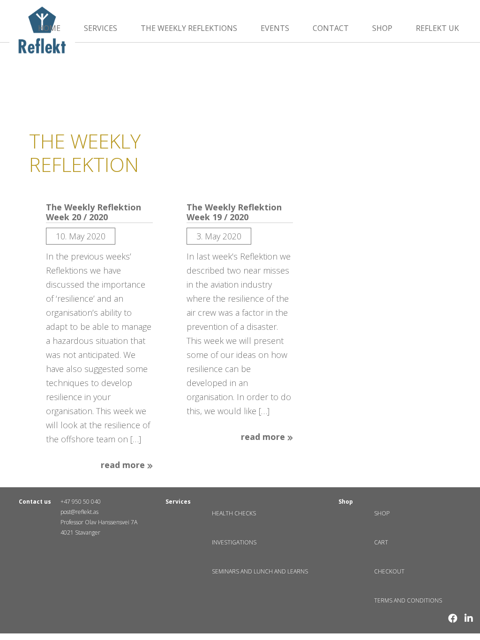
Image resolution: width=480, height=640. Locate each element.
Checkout (389, 571)
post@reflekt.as (79, 512)
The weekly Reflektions (189, 28)
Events (275, 28)
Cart (381, 542)
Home (49, 28)
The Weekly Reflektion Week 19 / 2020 (234, 212)
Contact (331, 28)
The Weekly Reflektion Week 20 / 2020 (93, 212)
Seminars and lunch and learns (260, 571)
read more (124, 465)
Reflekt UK (437, 28)
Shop (382, 28)
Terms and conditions (408, 600)
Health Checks (234, 513)
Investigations (234, 542)
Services (100, 28)
